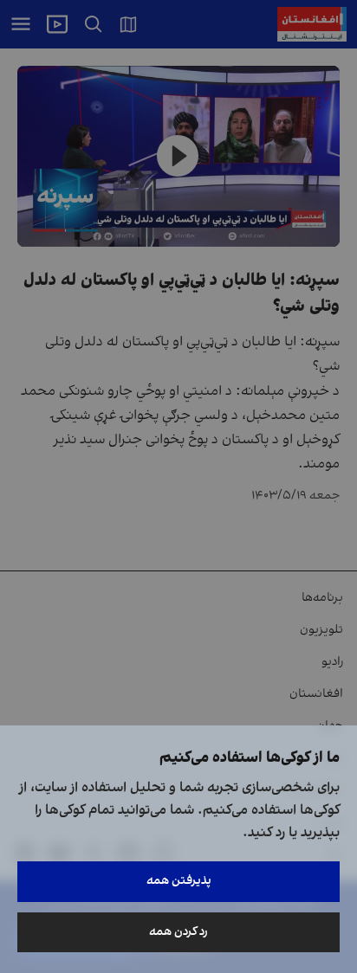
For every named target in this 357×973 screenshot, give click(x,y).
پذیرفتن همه (178, 881)
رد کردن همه (178, 932)
